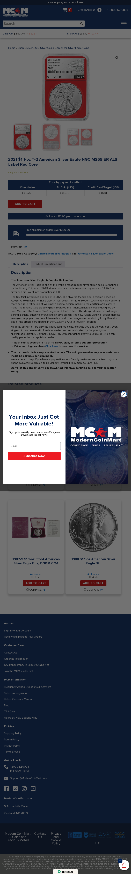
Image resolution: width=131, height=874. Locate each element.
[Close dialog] (124, 394)
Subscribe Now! (34, 456)
